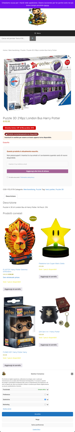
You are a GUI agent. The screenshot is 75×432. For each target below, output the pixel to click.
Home (5, 50)
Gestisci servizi (7, 408)
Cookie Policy (36, 429)
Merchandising (14, 50)
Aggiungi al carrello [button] (13, 289)
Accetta (37, 414)
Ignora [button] (46, 5)
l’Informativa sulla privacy (27, 177)
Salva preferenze (37, 425)
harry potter (50, 189)
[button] (72, 374)
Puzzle (23, 50)
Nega (37, 419)
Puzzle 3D (60, 189)
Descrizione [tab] (11, 196)
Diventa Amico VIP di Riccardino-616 (19, 128)
